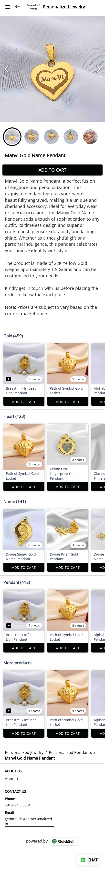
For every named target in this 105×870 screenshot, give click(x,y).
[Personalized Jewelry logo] (33, 7)
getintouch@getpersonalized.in (29, 821)
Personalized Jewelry (64, 6)
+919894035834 (17, 805)
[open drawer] (8, 7)
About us (13, 778)
